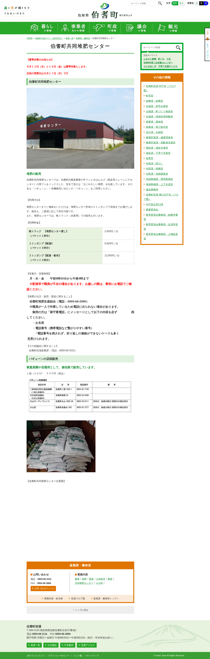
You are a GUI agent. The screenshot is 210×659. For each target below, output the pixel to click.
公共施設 (52, 645)
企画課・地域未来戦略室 (159, 116)
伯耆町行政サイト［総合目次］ (49, 38)
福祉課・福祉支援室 (157, 148)
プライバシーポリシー (58, 655)
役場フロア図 (78, 598)
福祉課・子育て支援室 (158, 153)
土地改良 (100, 579)
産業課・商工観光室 (157, 127)
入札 (168, 59)
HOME (30, 38)
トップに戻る (81, 610)
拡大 (181, 3)
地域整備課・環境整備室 (159, 179)
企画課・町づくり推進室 (159, 111)
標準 (175, 3)
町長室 (149, 95)
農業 (77, 579)
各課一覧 (69, 38)
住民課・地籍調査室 (157, 174)
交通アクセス (88, 645)
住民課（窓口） (154, 163)
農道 (110, 579)
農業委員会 (152, 209)
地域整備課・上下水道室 (159, 184)
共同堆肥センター (84, 583)
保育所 (149, 158)
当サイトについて (35, 655)
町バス (161, 59)
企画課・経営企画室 (157, 106)
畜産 (91, 579)
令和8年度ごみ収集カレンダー (158, 62)
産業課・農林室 (83, 38)
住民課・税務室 (154, 168)
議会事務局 (152, 189)
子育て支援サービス (168, 66)
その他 (99, 583)
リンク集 (77, 655)
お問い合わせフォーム (44, 588)
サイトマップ (92, 655)
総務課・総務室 (154, 101)
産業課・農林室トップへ (106, 598)
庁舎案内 (68, 645)
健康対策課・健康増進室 (159, 137)
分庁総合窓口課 (154, 204)
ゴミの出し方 (149, 66)
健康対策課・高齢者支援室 (160, 142)
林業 (84, 579)
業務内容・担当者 (53, 598)
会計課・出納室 (154, 132)
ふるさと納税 (149, 59)
